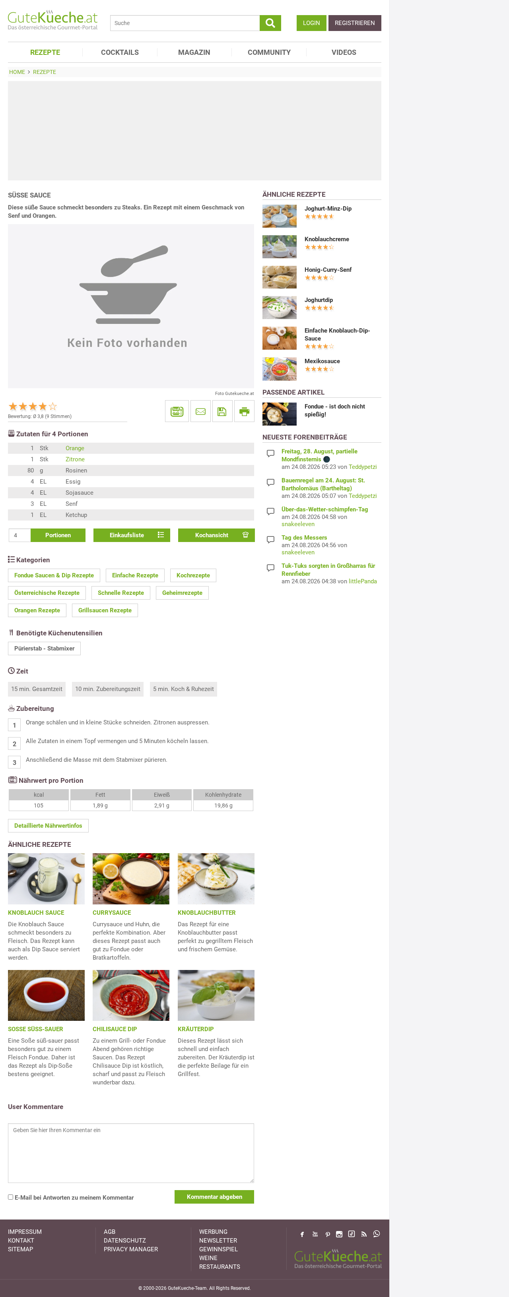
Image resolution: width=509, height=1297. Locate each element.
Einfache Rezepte (135, 575)
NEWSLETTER (218, 1240)
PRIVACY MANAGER (131, 1249)
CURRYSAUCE (112, 912)
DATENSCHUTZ (125, 1240)
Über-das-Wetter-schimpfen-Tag (325, 509)
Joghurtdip (319, 300)
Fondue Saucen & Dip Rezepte (54, 575)
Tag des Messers (304, 537)
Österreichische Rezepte (47, 592)
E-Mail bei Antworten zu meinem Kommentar (73, 1197)
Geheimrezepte (182, 592)
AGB (109, 1231)
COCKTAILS (120, 52)
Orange (75, 448)
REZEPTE (45, 52)
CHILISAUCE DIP (115, 1029)
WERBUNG (213, 1231)
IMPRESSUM (25, 1231)
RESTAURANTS (219, 1266)
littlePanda (363, 581)
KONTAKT (21, 1240)
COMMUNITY (269, 52)
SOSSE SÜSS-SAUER (35, 1029)
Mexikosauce (322, 361)
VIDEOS (344, 52)
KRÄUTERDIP (196, 1029)
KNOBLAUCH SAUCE (36, 912)
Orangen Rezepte (37, 610)
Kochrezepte (193, 575)
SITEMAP (20, 1249)
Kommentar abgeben (214, 1196)
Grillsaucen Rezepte (105, 610)
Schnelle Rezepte (121, 592)
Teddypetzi (363, 466)
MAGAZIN (194, 52)
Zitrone (75, 459)
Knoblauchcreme (327, 239)
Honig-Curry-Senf (328, 269)
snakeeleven (298, 524)
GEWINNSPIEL (218, 1249)
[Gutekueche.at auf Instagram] (339, 1234)
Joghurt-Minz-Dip (328, 208)
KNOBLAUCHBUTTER (207, 912)
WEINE (208, 1258)
